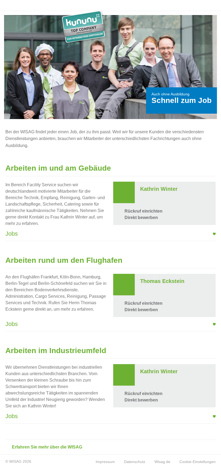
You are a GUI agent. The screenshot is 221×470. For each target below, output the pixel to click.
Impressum (105, 462)
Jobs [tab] (11, 233)
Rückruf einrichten (143, 211)
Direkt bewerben (140, 217)
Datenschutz (134, 462)
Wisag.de (162, 462)
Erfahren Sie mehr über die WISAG (46, 447)
